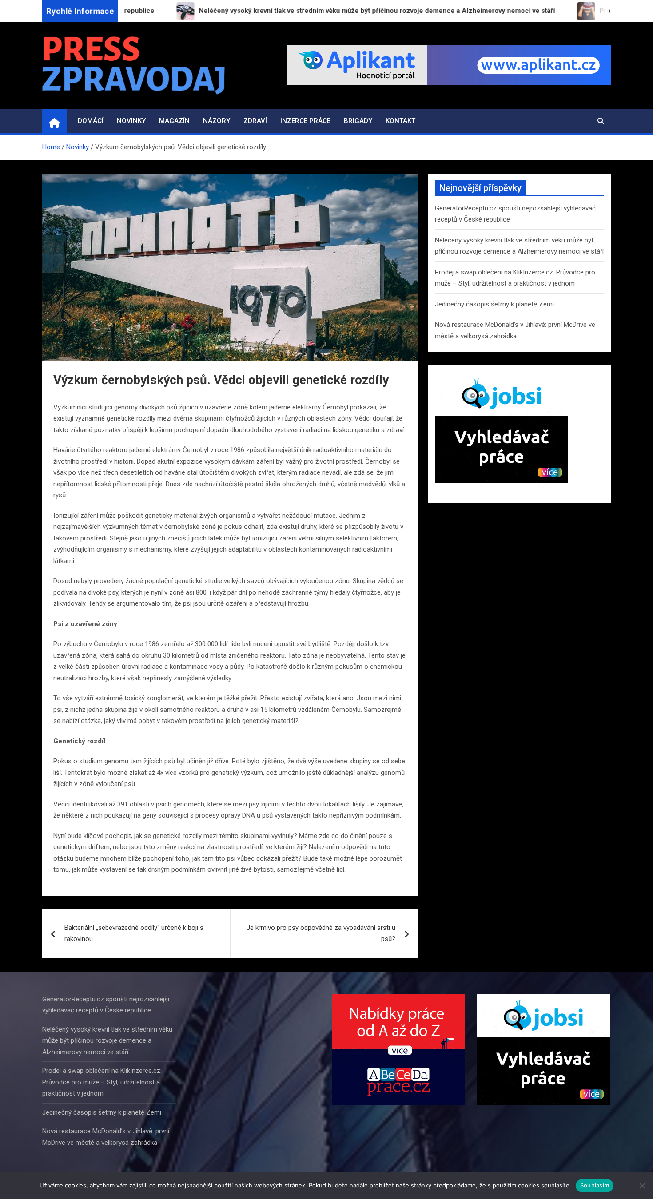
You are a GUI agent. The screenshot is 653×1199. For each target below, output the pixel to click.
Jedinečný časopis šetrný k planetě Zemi (494, 304)
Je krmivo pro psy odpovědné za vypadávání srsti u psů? (321, 933)
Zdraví (255, 121)
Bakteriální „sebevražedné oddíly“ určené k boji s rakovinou (133, 933)
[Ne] (641, 1185)
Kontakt (400, 121)
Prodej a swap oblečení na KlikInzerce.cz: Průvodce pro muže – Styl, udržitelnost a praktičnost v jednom (102, 1082)
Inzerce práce (305, 121)
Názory (216, 121)
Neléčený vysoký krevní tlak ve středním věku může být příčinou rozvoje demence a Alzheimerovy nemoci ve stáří (107, 1040)
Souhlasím (594, 1185)
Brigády (358, 121)
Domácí (91, 121)
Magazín (174, 121)
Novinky (131, 121)
